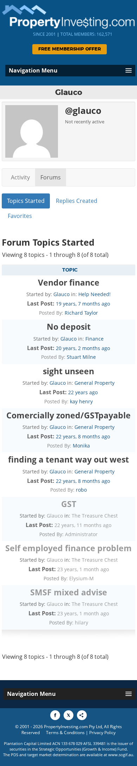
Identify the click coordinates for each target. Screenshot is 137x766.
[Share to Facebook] (55, 715)
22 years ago (83, 392)
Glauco (61, 294)
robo (81, 489)
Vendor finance (68, 282)
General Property (94, 382)
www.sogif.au (120, 754)
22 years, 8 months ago (83, 436)
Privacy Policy (102, 733)
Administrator (81, 534)
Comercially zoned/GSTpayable (68, 415)
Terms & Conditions (65, 733)
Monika (81, 445)
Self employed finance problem (68, 548)
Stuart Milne (81, 357)
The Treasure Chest (95, 515)
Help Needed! (94, 294)
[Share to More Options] (82, 715)
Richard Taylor (81, 312)
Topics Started (26, 201)
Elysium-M (81, 578)
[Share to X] (68, 715)
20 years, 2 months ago (83, 348)
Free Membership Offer (69, 49)
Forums (50, 177)
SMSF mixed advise (68, 592)
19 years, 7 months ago (83, 303)
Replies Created (76, 201)
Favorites (20, 216)
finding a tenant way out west (68, 459)
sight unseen (68, 371)
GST (68, 503)
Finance (94, 338)
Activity (20, 177)
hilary (81, 622)
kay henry (81, 401)
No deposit (69, 326)
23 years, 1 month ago (83, 569)
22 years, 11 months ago (82, 525)
